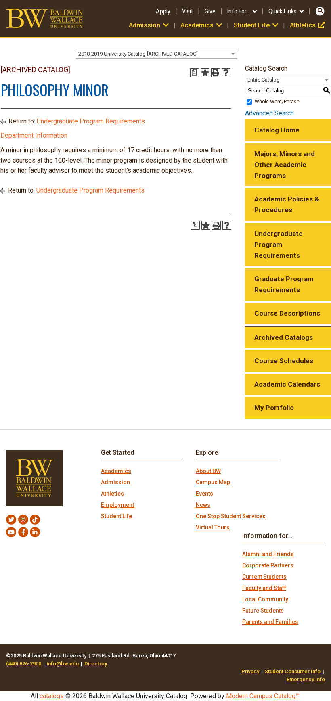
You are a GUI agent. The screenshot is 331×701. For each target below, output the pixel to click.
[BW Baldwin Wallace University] (44, 18)
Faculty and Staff (264, 588)
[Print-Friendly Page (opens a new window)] (215, 72)
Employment (117, 505)
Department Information (33, 135)
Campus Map (213, 482)
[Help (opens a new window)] (226, 72)
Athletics (307, 25)
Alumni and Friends (268, 554)
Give (210, 11)
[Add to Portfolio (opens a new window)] (205, 72)
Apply (163, 11)
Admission (115, 482)
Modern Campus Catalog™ (263, 696)
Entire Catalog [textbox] (263, 80)
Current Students (264, 576)
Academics (116, 471)
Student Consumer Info (293, 671)
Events (204, 493)
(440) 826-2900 (23, 664)
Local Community (265, 599)
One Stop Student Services (231, 516)
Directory (95, 664)
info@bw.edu (63, 664)
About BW (208, 471)
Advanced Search (269, 113)
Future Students (263, 610)
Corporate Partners (267, 565)
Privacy (250, 671)
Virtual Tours (213, 527)
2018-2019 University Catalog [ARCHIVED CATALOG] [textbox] (138, 54)
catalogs (52, 696)
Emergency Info (306, 679)
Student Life (116, 516)
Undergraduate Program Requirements (91, 121)
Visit (187, 11)
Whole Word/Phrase (277, 102)
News (203, 505)
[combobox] (156, 54)
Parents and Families (270, 622)
